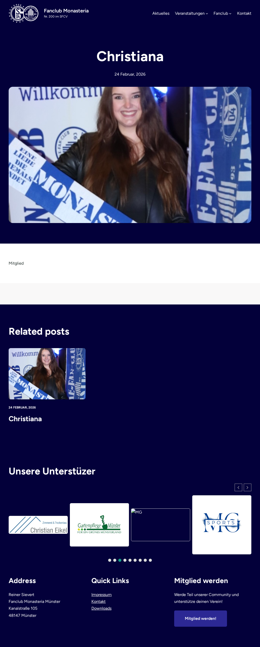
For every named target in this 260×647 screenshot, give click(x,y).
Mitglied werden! (200, 618)
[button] (247, 487)
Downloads (101, 608)
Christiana (25, 418)
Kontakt (98, 601)
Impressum (101, 594)
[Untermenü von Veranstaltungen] (207, 13)
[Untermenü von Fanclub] (230, 13)
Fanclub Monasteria (66, 11)
